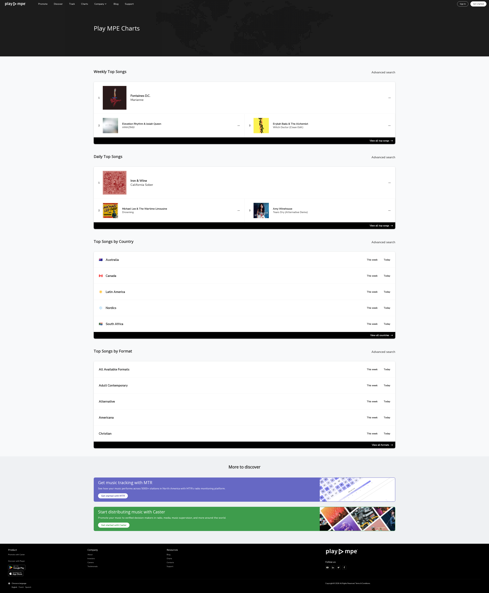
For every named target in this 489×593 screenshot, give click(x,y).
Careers (90, 562)
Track (72, 3)
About (89, 554)
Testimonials (92, 566)
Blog (116, 3)
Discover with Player (16, 561)
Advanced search (383, 72)
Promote (42, 3)
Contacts (170, 562)
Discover (58, 3)
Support (129, 3)
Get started (478, 4)
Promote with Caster (16, 554)
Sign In (463, 4)
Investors (91, 558)
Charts (84, 3)
